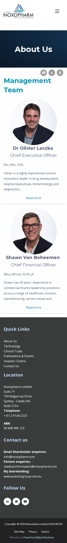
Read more (33, 198)
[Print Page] (43, 72)
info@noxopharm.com (19, 457)
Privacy (33, 531)
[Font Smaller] (52, 72)
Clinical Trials (13, 351)
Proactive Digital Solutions (38, 537)
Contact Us (11, 366)
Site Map (19, 531)
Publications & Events (19, 356)
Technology (12, 346)
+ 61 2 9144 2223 (15, 416)
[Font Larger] (60, 72)
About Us (10, 341)
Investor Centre (15, 361)
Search (45, 531)
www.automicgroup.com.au (22, 476)
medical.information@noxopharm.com (30, 466)
